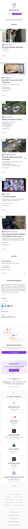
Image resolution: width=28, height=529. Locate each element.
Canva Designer (19, 499)
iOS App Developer (8, 496)
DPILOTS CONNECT (14, 449)
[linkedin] (2, 306)
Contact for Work (17, 14)
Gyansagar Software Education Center (14, 477)
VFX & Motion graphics (14, 463)
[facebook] (8, 306)
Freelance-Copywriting (18, 496)
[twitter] (5, 306)
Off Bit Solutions (14, 421)
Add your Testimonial (14, 352)
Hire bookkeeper (14, 518)
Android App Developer (8, 502)
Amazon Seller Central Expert (18, 505)
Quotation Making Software (14, 525)
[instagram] (11, 306)
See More (3, 294)
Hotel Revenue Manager (9, 499)
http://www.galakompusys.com (8, 316)
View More (14, 485)
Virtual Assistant (18, 494)
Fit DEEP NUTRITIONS (14, 435)
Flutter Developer (9, 494)
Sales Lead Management (14, 521)
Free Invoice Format (14, 512)
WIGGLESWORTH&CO (14, 407)
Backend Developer (19, 502)
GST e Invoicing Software (14, 515)
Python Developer (7, 505)
